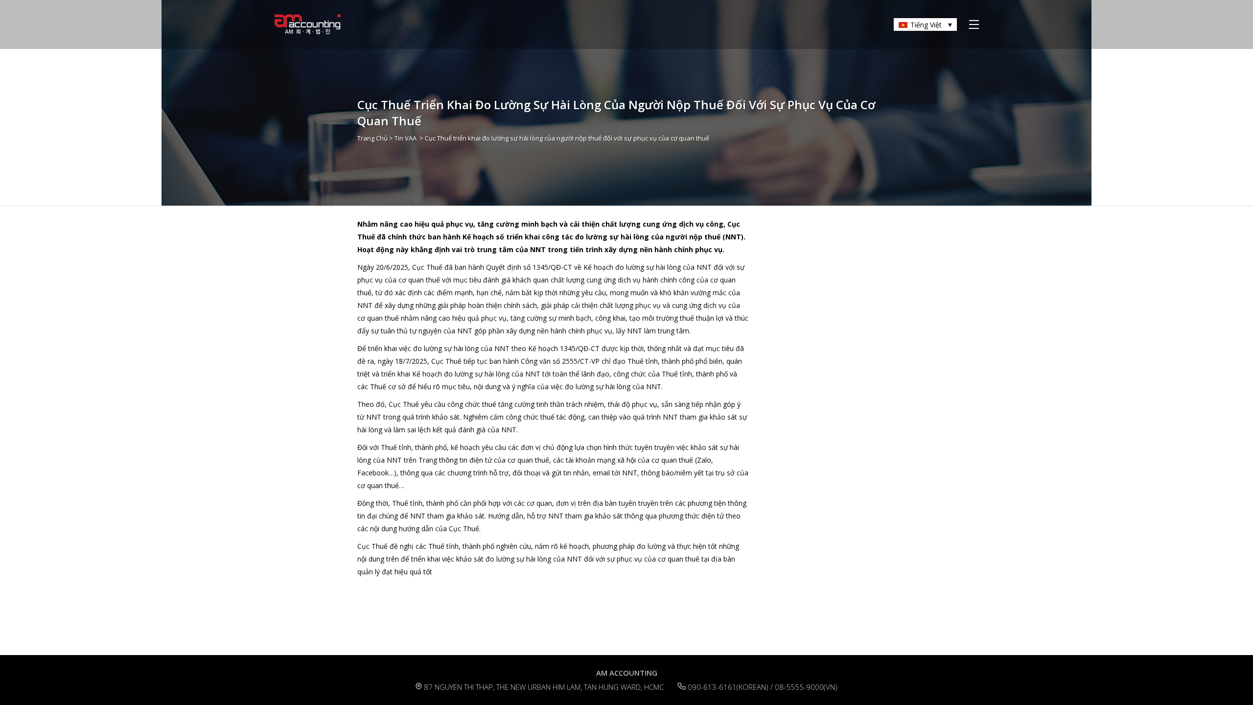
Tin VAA (405, 138)
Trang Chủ (372, 138)
